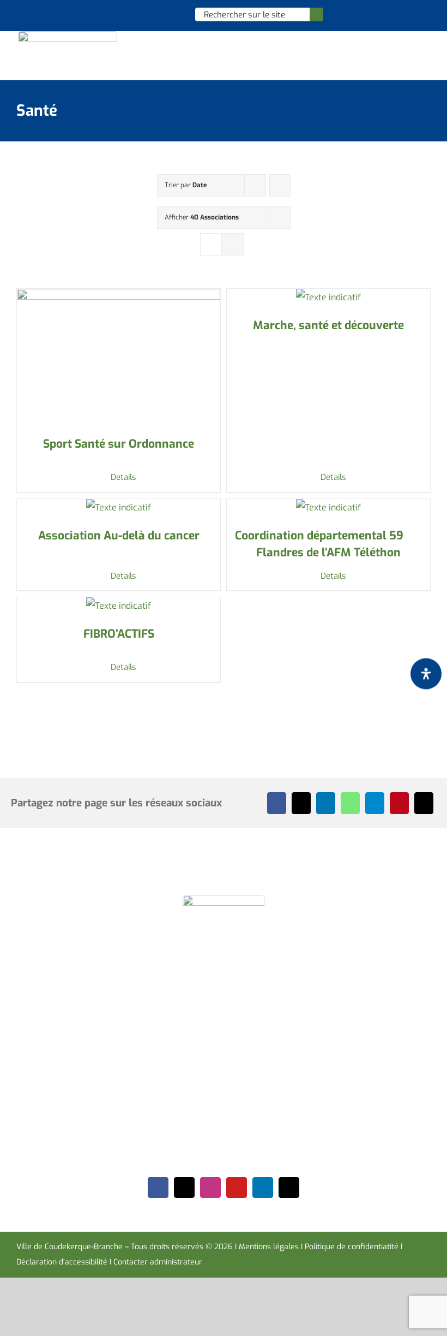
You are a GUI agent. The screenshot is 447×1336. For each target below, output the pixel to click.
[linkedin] (262, 1187)
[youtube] (236, 1187)
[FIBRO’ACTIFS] (118, 606)
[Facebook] (276, 803)
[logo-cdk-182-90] (67, 35)
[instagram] (210, 1187)
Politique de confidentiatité (351, 1247)
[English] (145, 14)
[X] (301, 803)
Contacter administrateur (157, 1262)
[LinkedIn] (325, 803)
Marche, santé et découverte (328, 325)
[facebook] (158, 1187)
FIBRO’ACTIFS (118, 634)
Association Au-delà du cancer (119, 535)
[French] (159, 14)
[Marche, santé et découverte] (328, 297)
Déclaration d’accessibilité (61, 1262)
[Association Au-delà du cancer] (118, 507)
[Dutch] (130, 14)
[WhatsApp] (350, 803)
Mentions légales (269, 1247)
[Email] (424, 803)
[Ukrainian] (173, 14)
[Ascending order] (280, 185)
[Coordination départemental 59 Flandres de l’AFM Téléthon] (328, 507)
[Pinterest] (399, 803)
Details (123, 477)
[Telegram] (375, 803)
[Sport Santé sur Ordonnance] (118, 357)
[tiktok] (289, 1187)
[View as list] (232, 244)
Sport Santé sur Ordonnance (118, 444)
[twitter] (184, 1187)
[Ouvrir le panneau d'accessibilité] (426, 673)
